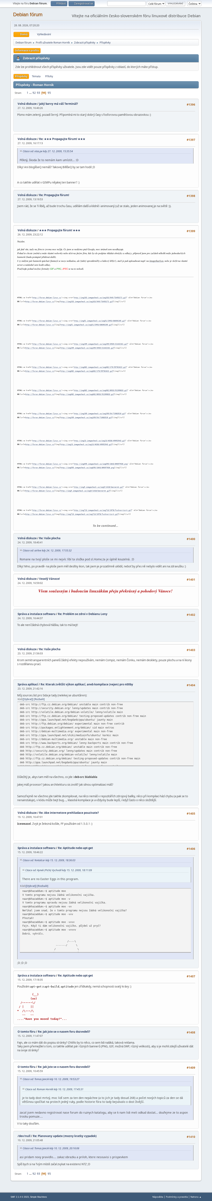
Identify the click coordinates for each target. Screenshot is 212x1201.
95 (49, 93)
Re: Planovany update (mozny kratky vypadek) (65, 1136)
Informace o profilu (27, 50)
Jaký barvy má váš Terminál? (58, 104)
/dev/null (24, 1136)
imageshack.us (156, 261)
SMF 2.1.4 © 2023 (20, 1197)
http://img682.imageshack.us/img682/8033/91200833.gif (101, 390)
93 (38, 93)
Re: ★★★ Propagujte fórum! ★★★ (62, 139)
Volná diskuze (27, 104)
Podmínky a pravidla (177, 1196)
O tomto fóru (26, 1031)
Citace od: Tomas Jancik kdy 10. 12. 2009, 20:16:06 (51, 1148)
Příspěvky (21, 76)
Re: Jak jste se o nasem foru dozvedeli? (64, 1031)
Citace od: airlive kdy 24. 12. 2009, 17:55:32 (47, 550)
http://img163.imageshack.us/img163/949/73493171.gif (100, 298)
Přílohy (49, 76)
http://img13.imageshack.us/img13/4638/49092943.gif (99, 441)
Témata (36, 76)
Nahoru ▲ (195, 1196)
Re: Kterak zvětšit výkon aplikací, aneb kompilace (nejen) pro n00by (87, 684)
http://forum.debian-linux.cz (46, 298)
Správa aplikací (28, 684)
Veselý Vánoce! (49, 579)
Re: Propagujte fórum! (54, 195)
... (30, 93)
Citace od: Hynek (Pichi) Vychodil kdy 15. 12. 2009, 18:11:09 (58, 870)
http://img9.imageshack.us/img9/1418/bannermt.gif (98, 487)
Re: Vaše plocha (49, 538)
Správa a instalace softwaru (36, 614)
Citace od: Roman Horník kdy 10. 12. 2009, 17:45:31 (54, 1089)
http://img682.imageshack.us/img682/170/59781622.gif (100, 367)
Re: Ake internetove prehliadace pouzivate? (69, 813)
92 (34, 93)
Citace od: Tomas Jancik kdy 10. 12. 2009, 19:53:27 (51, 1079)
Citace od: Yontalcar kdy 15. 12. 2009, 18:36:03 (49, 860)
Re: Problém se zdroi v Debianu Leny (82, 614)
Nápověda (157, 1196)
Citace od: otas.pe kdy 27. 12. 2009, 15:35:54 (48, 151)
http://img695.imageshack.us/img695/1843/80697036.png (101, 464)
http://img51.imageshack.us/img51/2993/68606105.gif (99, 321)
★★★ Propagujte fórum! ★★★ (59, 230)
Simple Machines (38, 1197)
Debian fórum (27, 14)
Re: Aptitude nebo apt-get (75, 848)
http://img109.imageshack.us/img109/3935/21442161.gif (101, 344)
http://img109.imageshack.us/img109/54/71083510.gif (99, 414)
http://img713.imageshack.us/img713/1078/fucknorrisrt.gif (103, 510)
